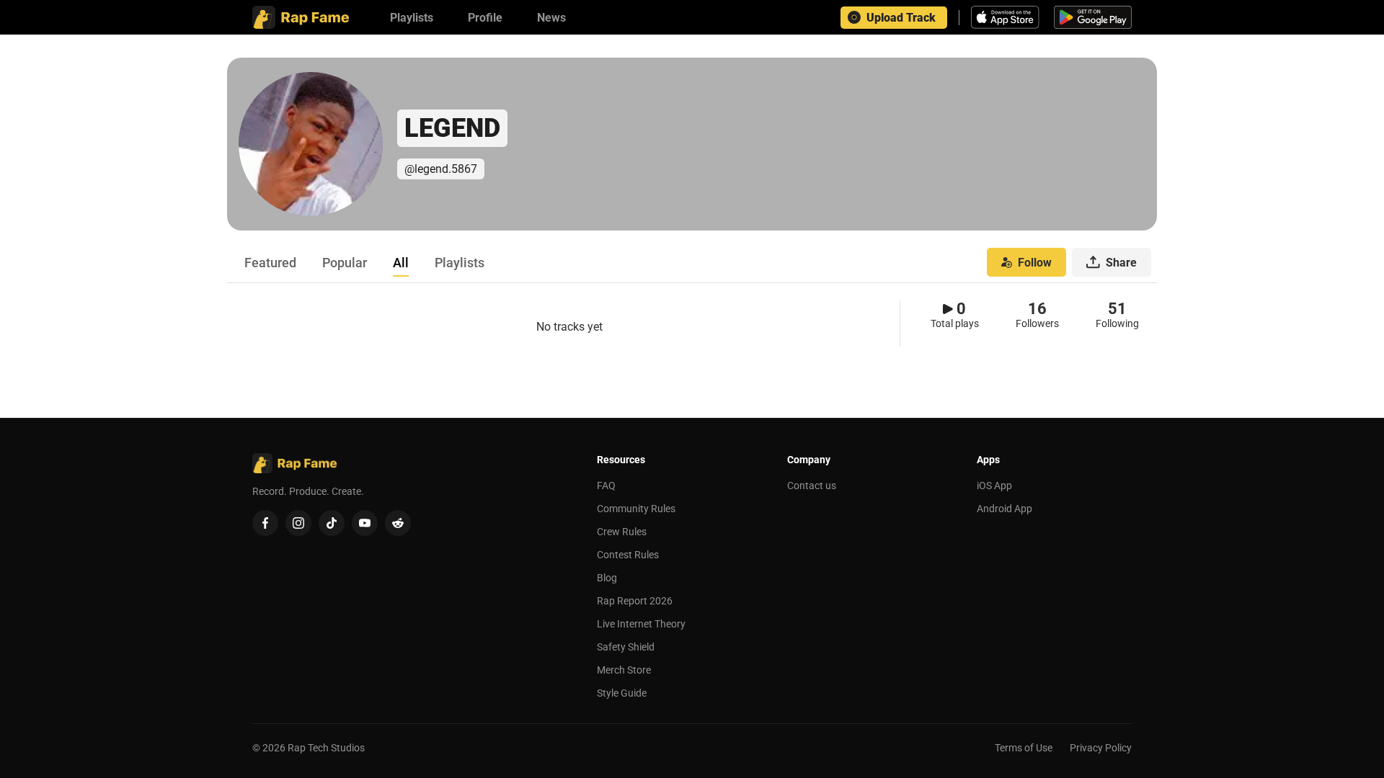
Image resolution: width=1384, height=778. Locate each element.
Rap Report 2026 (635, 601)
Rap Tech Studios (326, 748)
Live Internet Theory (641, 624)
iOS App (994, 485)
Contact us (811, 485)
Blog (607, 578)
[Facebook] (265, 523)
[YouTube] (365, 523)
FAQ (606, 485)
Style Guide (622, 693)
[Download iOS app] (1007, 17)
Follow (1035, 262)
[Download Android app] (1093, 17)
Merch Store (624, 670)
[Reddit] (398, 523)
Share (1121, 262)
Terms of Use (1023, 748)
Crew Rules (622, 531)
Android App (1004, 508)
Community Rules (636, 508)
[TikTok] (332, 523)
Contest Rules (628, 554)
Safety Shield (626, 647)
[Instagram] (298, 523)
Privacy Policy (1101, 748)
